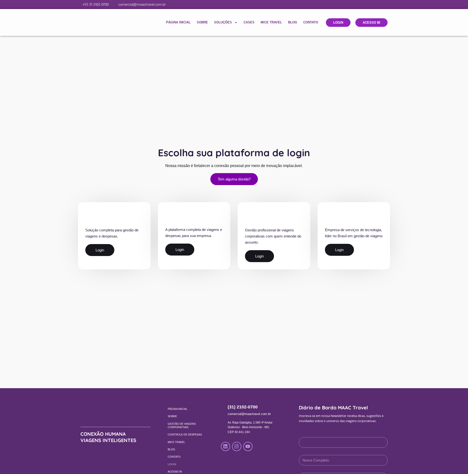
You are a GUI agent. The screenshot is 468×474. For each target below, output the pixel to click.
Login (172, 464)
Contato (310, 22)
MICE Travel (271, 22)
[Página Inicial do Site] (104, 22)
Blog (292, 22)
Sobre (202, 22)
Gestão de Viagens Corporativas (182, 425)
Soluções (223, 22)
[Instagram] (236, 446)
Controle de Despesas (185, 434)
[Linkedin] (225, 446)
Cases (249, 22)
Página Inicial (178, 22)
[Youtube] (248, 446)
